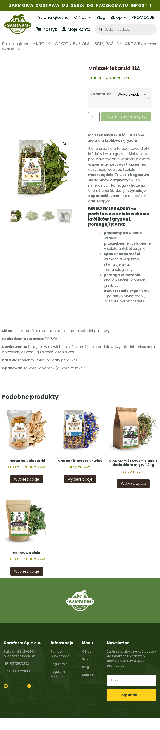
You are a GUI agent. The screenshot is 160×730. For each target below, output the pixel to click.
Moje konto (79, 29)
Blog (101, 17)
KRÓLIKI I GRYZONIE (55, 44)
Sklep (116, 17)
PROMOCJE (142, 17)
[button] (64, 143)
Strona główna (53, 17)
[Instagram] (29, 686)
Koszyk (50, 29)
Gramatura (101, 94)
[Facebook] (6, 686)
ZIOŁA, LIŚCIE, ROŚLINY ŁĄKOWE (109, 44)
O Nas (80, 17)
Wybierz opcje (26, 479)
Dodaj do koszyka (126, 116)
